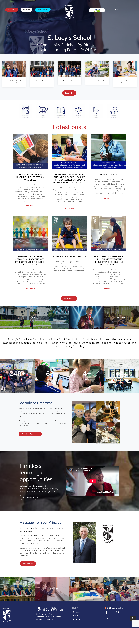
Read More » (30, 206)
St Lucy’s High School (42, 81)
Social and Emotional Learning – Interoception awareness (30, 177)
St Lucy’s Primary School (14, 81)
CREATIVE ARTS (87, 318)
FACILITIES (17, 589)
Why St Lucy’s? (69, 80)
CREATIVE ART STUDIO (103, 589)
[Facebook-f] (106, 612)
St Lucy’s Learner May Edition (69, 256)
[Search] (133, 618)
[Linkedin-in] (112, 612)
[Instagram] (117, 612)
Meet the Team (97, 80)
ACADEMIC (121, 318)
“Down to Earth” (109, 174)
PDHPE (35, 318)
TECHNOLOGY (52, 589)
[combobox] (117, 618)
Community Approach (125, 81)
